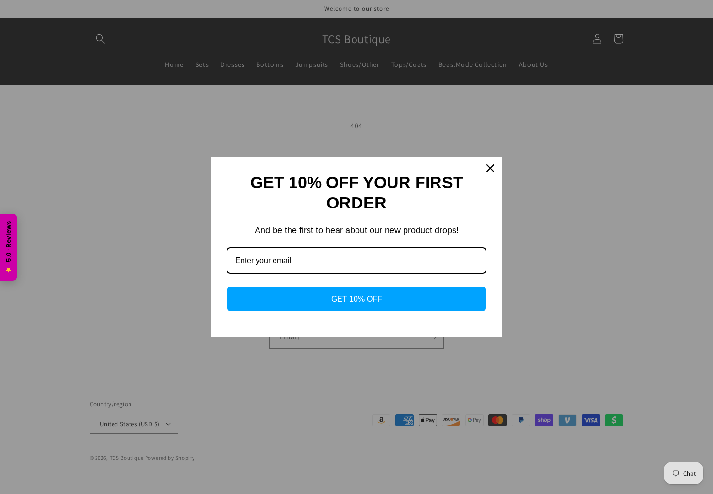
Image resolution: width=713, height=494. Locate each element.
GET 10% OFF (356, 299)
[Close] (490, 168)
